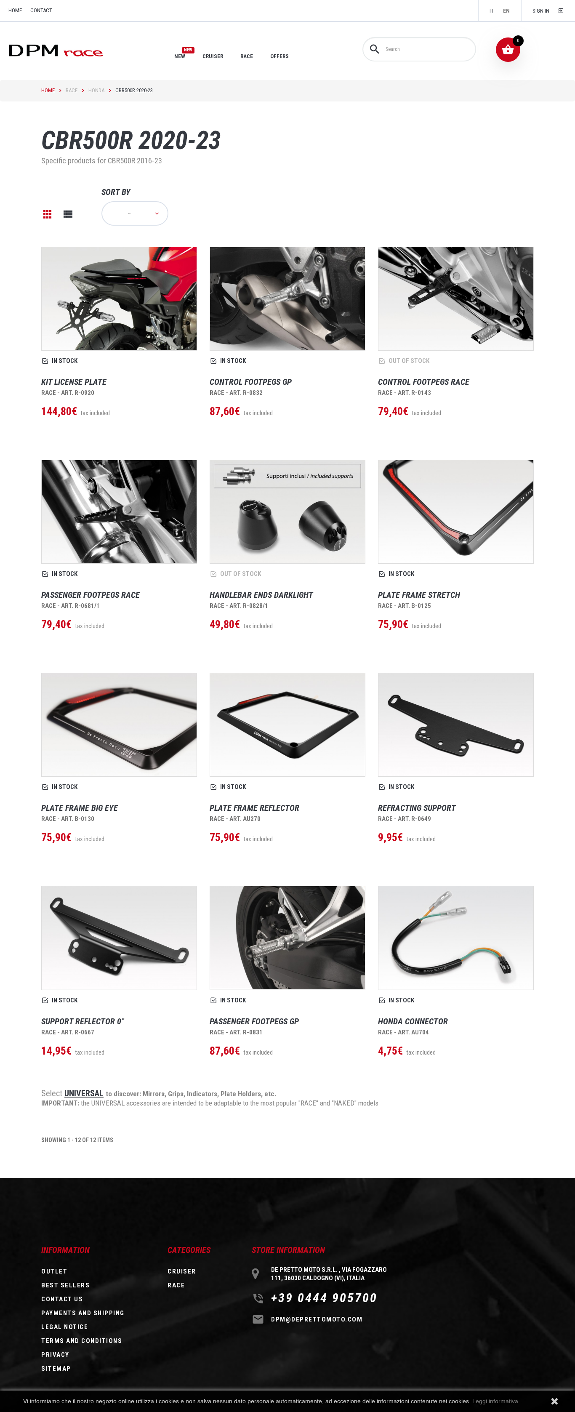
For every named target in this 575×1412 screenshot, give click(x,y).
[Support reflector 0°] (119, 938)
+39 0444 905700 (324, 1298)
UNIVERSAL (84, 1093)
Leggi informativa (495, 1401)
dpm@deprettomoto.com (316, 1319)
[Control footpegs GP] (287, 299)
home (15, 10)
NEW (179, 56)
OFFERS (279, 56)
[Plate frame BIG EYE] (119, 725)
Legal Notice (64, 1327)
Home (48, 90)
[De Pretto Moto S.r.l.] (68, 50)
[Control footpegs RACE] (456, 299)
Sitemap (56, 1368)
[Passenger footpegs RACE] (119, 512)
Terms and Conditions (81, 1341)
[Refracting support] (456, 725)
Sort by (115, 192)
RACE (246, 56)
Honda (96, 90)
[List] (67, 214)
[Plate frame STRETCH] (456, 512)
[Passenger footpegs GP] (287, 938)
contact (41, 10)
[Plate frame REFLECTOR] (287, 725)
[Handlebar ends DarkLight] (287, 512)
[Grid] (47, 214)
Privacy (55, 1355)
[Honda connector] (456, 938)
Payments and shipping (83, 1313)
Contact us (62, 1299)
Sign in (540, 11)
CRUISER (212, 56)
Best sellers (65, 1285)
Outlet (54, 1271)
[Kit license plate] (119, 299)
